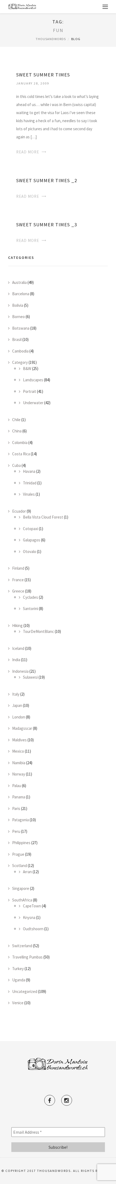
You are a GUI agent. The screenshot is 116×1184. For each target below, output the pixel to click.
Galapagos (31, 539)
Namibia (18, 762)
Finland (18, 568)
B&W (27, 368)
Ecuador (19, 511)
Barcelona (20, 293)
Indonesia (20, 671)
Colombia (20, 442)
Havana (29, 471)
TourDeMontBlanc (38, 631)
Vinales (29, 494)
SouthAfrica (22, 900)
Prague (18, 854)
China (17, 431)
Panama (18, 796)
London (18, 717)
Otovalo (29, 551)
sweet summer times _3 (46, 224)
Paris (16, 808)
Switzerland (22, 945)
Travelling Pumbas (27, 957)
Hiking (17, 625)
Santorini (30, 608)
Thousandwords (51, 39)
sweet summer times (43, 75)
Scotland (19, 865)
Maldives (19, 739)
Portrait (29, 391)
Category (20, 362)
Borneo (18, 316)
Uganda (18, 979)
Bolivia (17, 305)
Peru (16, 831)
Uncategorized (24, 991)
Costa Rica (21, 453)
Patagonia (20, 819)
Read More (27, 151)
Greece (18, 591)
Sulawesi (30, 677)
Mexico (18, 751)
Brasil (17, 339)
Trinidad (29, 482)
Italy (15, 694)
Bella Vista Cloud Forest (43, 517)
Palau (16, 785)
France (18, 579)
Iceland (18, 648)
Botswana (20, 328)
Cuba (16, 465)
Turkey (18, 968)
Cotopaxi (30, 528)
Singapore (20, 888)
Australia (19, 282)
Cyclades (30, 597)
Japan (17, 705)
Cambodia (20, 351)
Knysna (29, 917)
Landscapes (33, 379)
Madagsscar (22, 728)
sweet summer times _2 (46, 180)
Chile (16, 419)
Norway (18, 774)
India (16, 659)
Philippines (21, 842)
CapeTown (32, 905)
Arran (27, 871)
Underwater (33, 402)
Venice (17, 1002)
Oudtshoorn (33, 928)
